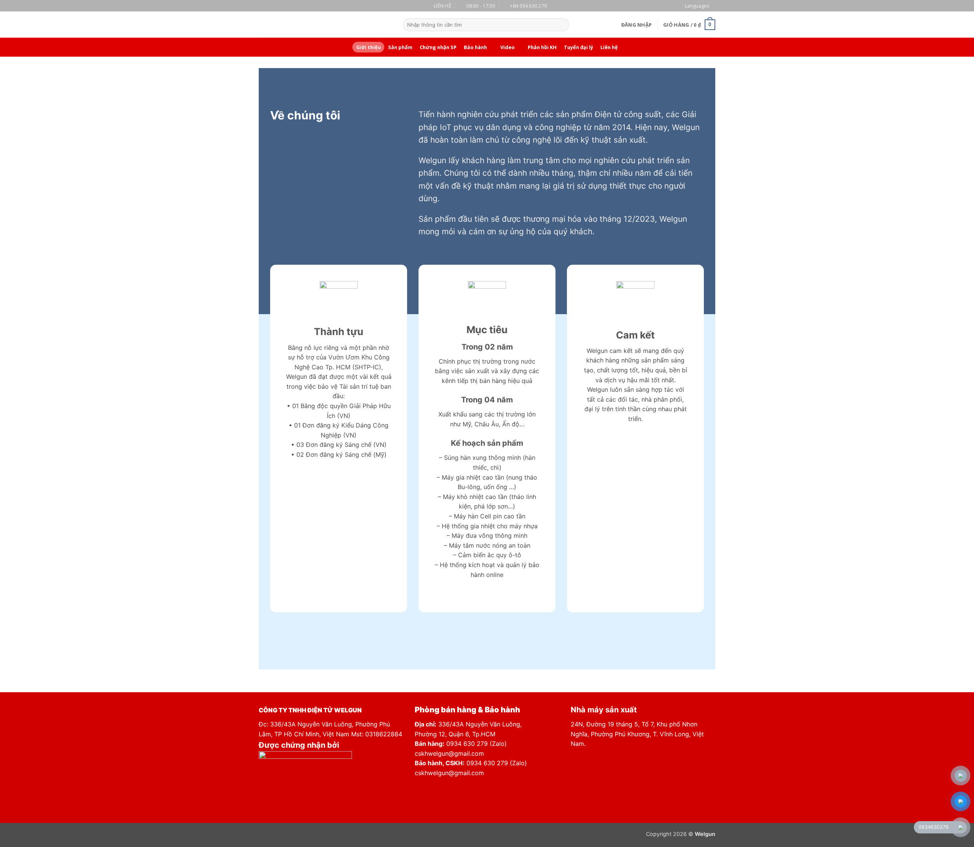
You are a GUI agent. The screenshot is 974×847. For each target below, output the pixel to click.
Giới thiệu (368, 47)
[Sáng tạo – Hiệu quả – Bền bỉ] (298, 24)
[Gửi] (561, 24)
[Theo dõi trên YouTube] (393, 24)
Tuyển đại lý (578, 47)
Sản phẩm (400, 47)
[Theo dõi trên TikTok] (363, 24)
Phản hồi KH (542, 47)
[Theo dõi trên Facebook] (353, 24)
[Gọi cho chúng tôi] (383, 24)
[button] (636, 25)
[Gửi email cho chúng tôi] (373, 24)
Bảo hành (475, 47)
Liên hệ (609, 47)
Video (507, 47)
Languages (697, 5)
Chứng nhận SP (438, 47)
